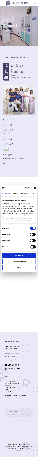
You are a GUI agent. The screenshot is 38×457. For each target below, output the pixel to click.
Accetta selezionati (19, 261)
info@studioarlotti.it (15, 360)
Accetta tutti (19, 256)
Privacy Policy (12, 411)
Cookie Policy (12, 415)
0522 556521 (11, 356)
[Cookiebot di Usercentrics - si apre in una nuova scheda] (23, 188)
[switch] (33, 234)
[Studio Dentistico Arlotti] (17, 3)
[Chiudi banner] (35, 188)
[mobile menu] (35, 3)
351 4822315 (16, 353)
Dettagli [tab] (15, 193)
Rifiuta (19, 267)
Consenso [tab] (6, 193)
